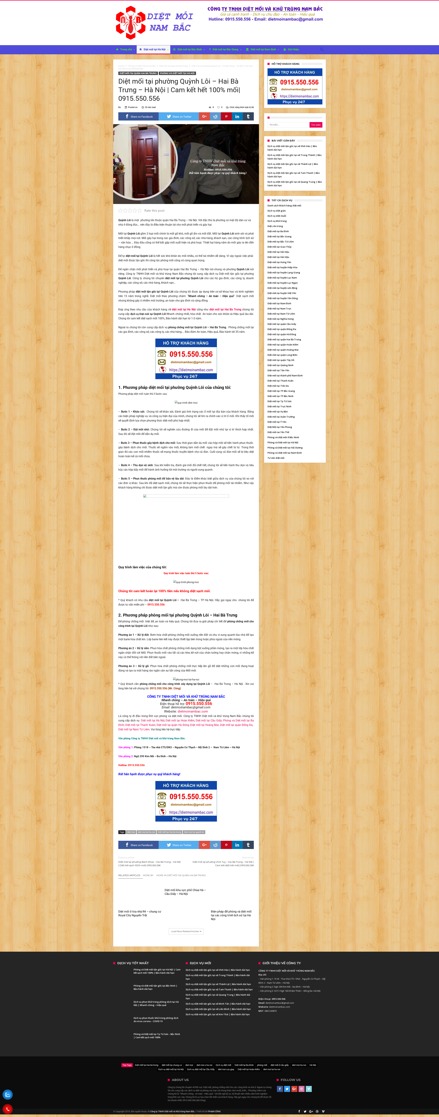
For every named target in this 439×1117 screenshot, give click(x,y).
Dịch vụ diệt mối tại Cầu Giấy (201, 1069)
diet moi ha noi (299, 1065)
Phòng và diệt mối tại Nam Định (285, 452)
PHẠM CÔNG (214, 1111)
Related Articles (129, 875)
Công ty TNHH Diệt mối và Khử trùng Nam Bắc (172, 1111)
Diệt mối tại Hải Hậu (278, 251)
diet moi (131, 832)
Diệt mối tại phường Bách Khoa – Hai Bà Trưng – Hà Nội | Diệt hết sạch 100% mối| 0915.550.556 (149, 861)
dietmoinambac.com (193, 711)
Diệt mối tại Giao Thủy (280, 246)
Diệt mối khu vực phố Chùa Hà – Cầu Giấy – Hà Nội (185, 892)
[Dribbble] (302, 1089)
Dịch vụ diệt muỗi (277, 215)
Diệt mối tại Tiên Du (278, 385)
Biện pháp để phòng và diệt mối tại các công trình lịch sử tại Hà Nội (231, 915)
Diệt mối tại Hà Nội (152, 720)
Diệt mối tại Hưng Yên (279, 262)
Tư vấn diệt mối (276, 457)
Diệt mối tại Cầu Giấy (209, 720)
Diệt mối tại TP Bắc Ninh (280, 396)
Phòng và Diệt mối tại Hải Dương (285, 447)
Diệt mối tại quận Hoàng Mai (283, 349)
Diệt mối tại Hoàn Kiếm (180, 720)
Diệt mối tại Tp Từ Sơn (280, 401)
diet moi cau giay (226, 1069)
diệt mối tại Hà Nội (183, 309)
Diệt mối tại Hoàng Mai (204, 725)
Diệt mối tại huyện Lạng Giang (284, 272)
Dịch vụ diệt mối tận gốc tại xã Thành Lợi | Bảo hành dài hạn (218, 984)
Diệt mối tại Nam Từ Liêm (134, 729)
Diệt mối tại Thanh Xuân (140, 725)
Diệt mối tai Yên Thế (278, 432)
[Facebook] (280, 1089)
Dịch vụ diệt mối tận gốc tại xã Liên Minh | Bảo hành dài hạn (218, 1009)
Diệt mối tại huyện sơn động (282, 287)
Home (121, 66)
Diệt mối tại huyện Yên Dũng (283, 298)
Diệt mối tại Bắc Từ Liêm (281, 241)
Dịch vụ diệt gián (277, 210)
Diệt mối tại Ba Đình (278, 231)
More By (148, 875)
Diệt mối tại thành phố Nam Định (285, 375)
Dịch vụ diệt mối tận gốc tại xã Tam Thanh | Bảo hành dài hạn (219, 989)
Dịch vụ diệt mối (223, 1065)
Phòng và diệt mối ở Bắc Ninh (283, 437)
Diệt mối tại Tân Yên (278, 370)
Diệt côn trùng (275, 226)
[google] (204, 116)
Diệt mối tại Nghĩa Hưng (281, 318)
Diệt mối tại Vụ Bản (278, 411)
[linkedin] (237, 116)
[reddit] (215, 116)
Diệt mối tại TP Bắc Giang (281, 390)
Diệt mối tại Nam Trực (279, 308)
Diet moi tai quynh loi (194, 832)
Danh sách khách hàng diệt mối (284, 205)
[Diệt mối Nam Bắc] (155, 5)
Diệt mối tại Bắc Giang (280, 236)
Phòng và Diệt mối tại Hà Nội (141, 66)
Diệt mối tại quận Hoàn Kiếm (283, 344)
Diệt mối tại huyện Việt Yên (282, 293)
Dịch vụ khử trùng (277, 221)
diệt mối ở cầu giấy (280, 1065)
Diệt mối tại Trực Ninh (279, 406)
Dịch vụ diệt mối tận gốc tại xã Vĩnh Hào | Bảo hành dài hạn (218, 969)
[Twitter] (287, 1089)
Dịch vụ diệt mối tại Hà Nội (171, 1069)
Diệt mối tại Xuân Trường (281, 416)
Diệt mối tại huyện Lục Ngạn (283, 282)
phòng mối (262, 1065)
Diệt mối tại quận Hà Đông (173, 725)
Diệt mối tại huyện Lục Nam (282, 277)
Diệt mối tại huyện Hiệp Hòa (282, 267)
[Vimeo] (309, 1089)
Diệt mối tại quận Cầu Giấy (282, 324)
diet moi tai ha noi (146, 832)
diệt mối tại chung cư (172, 1065)
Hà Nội (313, 1065)
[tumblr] (248, 116)
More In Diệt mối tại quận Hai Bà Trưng (181, 875)
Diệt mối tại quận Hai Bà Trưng (173, 66)
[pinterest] (226, 116)
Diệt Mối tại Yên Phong (280, 427)
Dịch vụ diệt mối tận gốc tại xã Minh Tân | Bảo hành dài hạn (218, 1003)
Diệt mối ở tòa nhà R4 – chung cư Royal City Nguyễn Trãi (139, 913)
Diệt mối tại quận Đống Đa (236, 725)
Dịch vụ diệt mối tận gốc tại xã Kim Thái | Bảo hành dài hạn (218, 1014)
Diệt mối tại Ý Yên (277, 421)
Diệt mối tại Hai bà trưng (169, 832)
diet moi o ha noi (204, 1065)
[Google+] (294, 1089)
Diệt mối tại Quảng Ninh (280, 365)
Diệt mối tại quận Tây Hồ (281, 360)
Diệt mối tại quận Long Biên (282, 354)
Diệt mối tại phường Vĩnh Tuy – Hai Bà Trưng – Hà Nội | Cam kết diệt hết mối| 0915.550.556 (223, 861)
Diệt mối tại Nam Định (279, 303)
